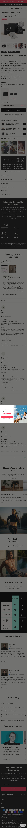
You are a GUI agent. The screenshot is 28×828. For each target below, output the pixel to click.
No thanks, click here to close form (6, 418)
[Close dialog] (26, 406)
